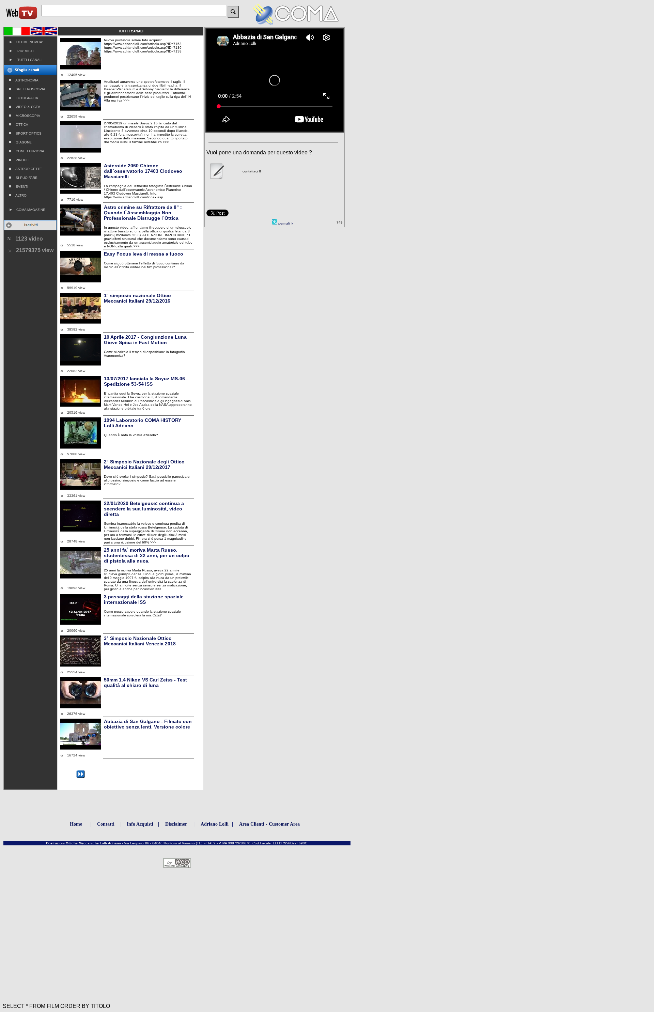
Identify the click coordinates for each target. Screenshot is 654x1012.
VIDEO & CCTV (24, 106)
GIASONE (20, 142)
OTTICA (18, 124)
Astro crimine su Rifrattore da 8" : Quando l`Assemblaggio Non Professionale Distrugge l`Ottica (143, 212)
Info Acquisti (140, 824)
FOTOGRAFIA (23, 97)
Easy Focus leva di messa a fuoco (143, 254)
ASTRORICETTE (25, 168)
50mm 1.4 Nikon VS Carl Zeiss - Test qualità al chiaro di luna (145, 682)
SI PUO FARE (23, 177)
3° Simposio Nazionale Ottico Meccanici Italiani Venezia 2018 (140, 640)
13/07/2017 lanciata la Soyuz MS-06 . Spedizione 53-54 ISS (146, 381)
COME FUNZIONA (26, 151)
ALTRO (18, 195)
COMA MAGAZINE (27, 209)
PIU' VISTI (21, 50)
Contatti (105, 824)
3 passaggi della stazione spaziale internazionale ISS (144, 599)
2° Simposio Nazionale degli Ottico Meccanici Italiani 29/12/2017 (144, 464)
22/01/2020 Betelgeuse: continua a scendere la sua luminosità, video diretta (144, 509)
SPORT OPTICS (25, 133)
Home (76, 824)
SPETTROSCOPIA (27, 89)
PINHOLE (20, 159)
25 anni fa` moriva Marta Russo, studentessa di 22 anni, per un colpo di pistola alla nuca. (146, 555)
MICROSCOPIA (24, 115)
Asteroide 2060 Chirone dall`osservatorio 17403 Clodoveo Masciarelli (143, 171)
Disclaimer (176, 824)
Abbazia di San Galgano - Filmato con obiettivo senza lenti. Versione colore (148, 724)
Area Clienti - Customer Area (269, 824)
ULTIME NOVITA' (26, 42)
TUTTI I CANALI (26, 59)
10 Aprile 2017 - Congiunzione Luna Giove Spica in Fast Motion (145, 339)
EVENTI (18, 186)
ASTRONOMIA (23, 80)
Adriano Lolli (215, 824)
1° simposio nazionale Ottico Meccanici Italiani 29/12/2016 (137, 298)
